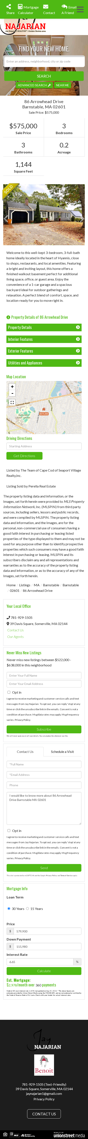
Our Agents (15, 637)
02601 (14, 590)
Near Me (62, 85)
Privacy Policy (22, 719)
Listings (24, 585)
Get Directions (24, 456)
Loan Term (15, 897)
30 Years (17, 909)
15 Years (36, 909)
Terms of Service (66, 875)
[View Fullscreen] (12, 402)
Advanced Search (32, 85)
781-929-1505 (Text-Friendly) (44, 1084)
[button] (44, 76)
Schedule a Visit (62, 751)
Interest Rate (17, 954)
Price (11, 924)
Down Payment (19, 939)
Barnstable (51, 585)
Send (44, 868)
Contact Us (15, 630)
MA (37, 585)
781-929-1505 (21, 617)
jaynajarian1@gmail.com (44, 1093)
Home (11, 585)
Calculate (44, 971)
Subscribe (44, 729)
